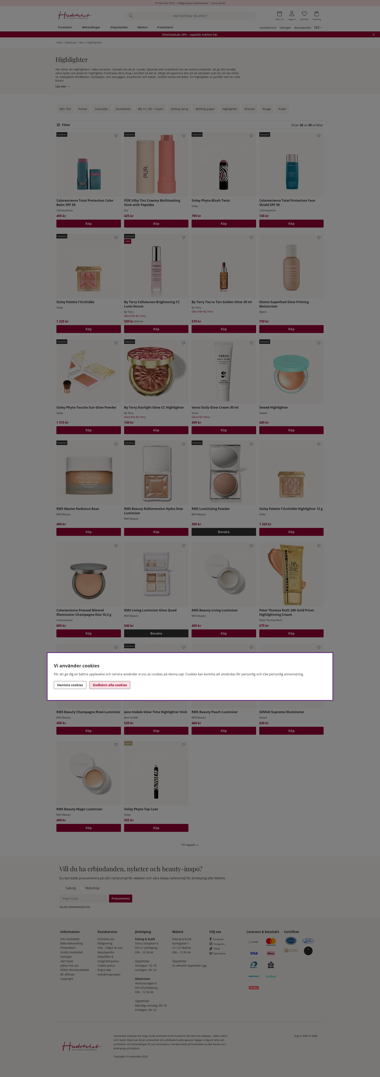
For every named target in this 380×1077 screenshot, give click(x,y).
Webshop (92, 888)
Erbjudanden (119, 27)
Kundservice (268, 27)
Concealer (101, 109)
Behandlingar (91, 27)
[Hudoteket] (75, 15)
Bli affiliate (67, 974)
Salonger (285, 27)
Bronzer (250, 109)
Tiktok (217, 948)
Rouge (267, 109)
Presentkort (165, 27)
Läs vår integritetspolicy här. (74, 906)
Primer (82, 109)
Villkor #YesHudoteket (74, 970)
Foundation (123, 109)
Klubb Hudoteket (71, 952)
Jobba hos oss (69, 965)
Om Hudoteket (70, 939)
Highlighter (94, 42)
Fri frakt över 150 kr (165, 3)
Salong (71, 888)
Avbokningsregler (109, 974)
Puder (282, 109)
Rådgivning (105, 943)
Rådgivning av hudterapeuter (193, 3)
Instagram (219, 944)
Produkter (65, 27)
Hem (59, 42)
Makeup (71, 42)
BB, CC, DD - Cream (150, 109)
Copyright (66, 979)
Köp (89, 223)
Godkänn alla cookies (110, 685)
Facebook (218, 939)
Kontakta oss (106, 939)
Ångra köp (104, 970)
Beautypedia (302, 27)
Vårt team (66, 961)
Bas (81, 42)
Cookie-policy (106, 965)
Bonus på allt (218, 3)
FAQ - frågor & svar (110, 948)
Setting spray (179, 109)
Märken (142, 27)
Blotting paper (205, 109)
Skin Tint (65, 109)
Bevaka (224, 532)
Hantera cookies (70, 685)
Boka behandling (71, 943)
